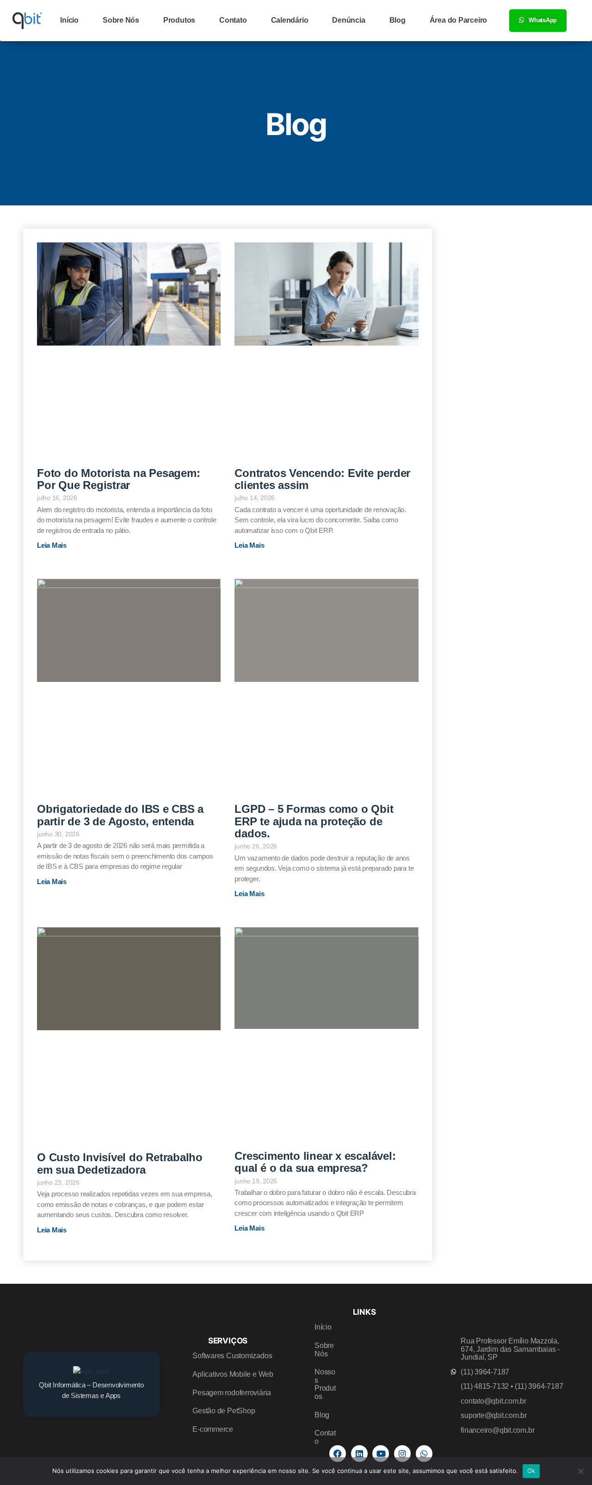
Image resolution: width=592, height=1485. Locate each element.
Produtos (179, 20)
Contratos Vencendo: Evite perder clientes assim (322, 479)
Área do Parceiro (458, 20)
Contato (233, 20)
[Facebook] (337, 1453)
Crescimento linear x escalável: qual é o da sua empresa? (314, 1162)
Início (69, 20)
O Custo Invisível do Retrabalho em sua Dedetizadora (120, 1163)
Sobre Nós (121, 20)
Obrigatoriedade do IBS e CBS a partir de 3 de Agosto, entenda (120, 815)
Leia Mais (52, 545)
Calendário (289, 20)
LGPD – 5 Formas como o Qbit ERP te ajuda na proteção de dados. (313, 821)
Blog (397, 20)
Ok (531, 1470)
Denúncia (348, 20)
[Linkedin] (359, 1453)
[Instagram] (402, 1453)
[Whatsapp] (424, 1453)
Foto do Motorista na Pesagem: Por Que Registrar (118, 479)
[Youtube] (380, 1453)
